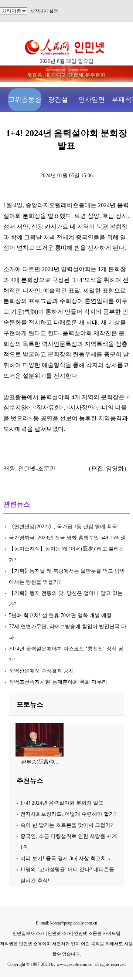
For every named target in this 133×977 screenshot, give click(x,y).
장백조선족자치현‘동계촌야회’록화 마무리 (58, 682)
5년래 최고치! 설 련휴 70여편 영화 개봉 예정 (60, 615)
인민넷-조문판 (36, 468)
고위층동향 (24, 99)
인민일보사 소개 (29, 933)
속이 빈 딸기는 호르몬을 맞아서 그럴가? (66, 825)
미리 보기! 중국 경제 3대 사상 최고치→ (65, 858)
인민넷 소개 (59, 933)
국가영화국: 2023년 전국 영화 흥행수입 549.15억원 (67, 537)
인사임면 (91, 99)
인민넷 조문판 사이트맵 (97, 933)
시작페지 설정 (44, 11)
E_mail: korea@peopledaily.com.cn (66, 923)
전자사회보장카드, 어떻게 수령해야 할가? (68, 814)
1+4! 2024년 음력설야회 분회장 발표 (61, 803)
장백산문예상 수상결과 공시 (41, 671)
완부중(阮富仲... (39, 762)
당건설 (58, 99)
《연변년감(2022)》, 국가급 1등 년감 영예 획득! (64, 526)
